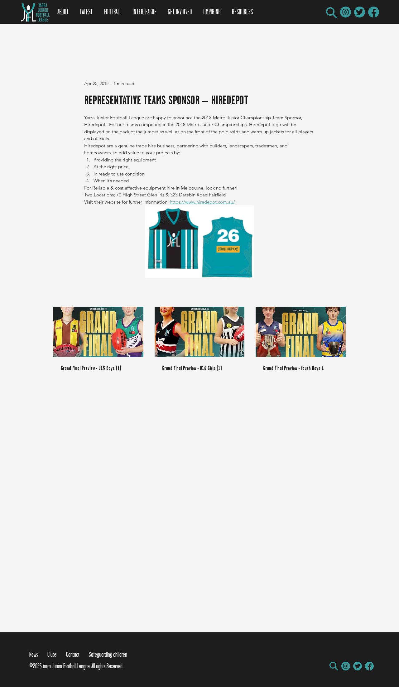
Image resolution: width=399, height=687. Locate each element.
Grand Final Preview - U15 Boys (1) (91, 368)
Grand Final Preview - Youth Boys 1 (293, 368)
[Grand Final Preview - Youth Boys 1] (301, 332)
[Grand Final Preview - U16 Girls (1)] (200, 332)
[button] (331, 12)
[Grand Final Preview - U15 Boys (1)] (98, 332)
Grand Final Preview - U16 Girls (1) (192, 368)
